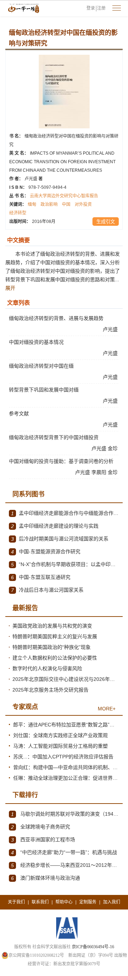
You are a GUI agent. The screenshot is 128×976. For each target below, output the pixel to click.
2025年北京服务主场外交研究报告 (50, 690)
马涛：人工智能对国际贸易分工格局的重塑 (60, 746)
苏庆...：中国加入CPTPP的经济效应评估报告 (63, 756)
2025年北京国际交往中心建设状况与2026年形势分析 (65, 679)
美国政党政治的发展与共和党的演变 (52, 626)
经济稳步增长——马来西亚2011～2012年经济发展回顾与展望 (65, 865)
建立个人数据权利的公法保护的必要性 (54, 658)
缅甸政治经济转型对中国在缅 (41, 366)
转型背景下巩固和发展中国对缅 (44, 390)
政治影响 (49, 204)
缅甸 (32, 204)
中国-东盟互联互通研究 (40, 577)
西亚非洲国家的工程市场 (43, 840)
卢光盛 (34, 178)
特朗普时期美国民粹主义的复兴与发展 (54, 636)
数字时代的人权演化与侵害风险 (47, 668)
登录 (90, 8)
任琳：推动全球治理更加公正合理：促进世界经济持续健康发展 (66, 778)
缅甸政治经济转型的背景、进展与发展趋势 (56, 318)
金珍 (113, 448)
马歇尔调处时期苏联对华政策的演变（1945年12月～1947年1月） (65, 814)
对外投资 (83, 204)
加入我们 (111, 902)
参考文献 (19, 413)
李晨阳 (99, 472)
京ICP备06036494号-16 (93, 946)
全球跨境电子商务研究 (40, 827)
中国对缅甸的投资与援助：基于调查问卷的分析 (61, 461)
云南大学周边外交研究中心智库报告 (64, 195)
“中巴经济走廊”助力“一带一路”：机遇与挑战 (64, 852)
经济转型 (17, 212)
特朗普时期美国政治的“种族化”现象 (51, 647)
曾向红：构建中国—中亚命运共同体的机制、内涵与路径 (66, 767)
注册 (101, 8)
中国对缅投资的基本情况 (36, 342)
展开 (10, 288)
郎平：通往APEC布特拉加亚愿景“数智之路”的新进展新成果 (66, 724)
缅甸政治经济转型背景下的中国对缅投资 (53, 437)
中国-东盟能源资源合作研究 (45, 552)
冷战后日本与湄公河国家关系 (47, 590)
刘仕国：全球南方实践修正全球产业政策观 (60, 735)
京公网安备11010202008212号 (36, 955)
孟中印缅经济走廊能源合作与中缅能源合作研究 (65, 513)
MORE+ (107, 708)
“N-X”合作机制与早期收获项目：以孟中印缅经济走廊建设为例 (65, 564)
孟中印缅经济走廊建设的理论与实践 (54, 526)
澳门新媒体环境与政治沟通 (45, 878)
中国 (66, 204)
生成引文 (105, 221)
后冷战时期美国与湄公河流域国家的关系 (59, 539)
